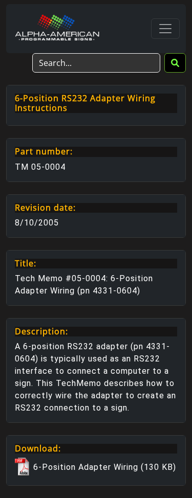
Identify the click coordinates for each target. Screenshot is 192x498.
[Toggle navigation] (165, 28)
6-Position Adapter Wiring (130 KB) (103, 467)
